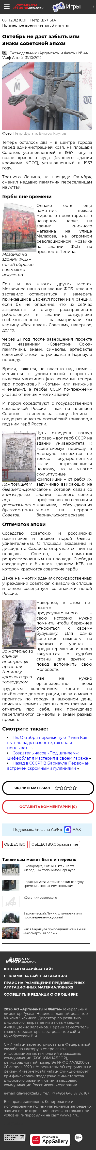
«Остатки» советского (40, 897)
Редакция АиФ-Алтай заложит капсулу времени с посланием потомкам (53, 884)
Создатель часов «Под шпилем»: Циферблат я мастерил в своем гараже (47, 756)
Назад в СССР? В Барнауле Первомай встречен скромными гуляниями (48, 766)
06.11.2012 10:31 (14, 20)
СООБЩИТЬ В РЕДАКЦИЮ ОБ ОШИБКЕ (41, 994)
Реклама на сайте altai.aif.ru (35, 976)
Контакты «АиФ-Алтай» (28, 969)
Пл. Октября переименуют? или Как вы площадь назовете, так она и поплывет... (47, 742)
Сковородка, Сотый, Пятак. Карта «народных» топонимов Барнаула (49, 868)
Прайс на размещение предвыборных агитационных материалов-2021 (44, 985)
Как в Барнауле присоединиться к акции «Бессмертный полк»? (54, 931)
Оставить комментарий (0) (48, 806)
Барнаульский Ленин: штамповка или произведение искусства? (52, 915)
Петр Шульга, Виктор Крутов (39, 133)
